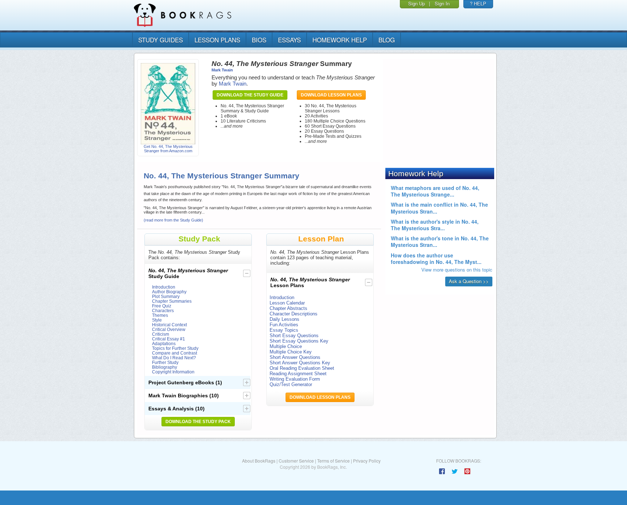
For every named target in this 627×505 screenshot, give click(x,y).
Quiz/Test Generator (291, 384)
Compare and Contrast (174, 353)
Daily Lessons (284, 319)
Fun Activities (284, 324)
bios (259, 39)
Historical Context (169, 324)
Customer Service (296, 461)
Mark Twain (222, 70)
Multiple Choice (286, 346)
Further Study (165, 362)
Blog (386, 39)
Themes (160, 315)
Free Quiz (161, 305)
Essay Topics (284, 330)
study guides (160, 39)
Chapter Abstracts (288, 308)
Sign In (442, 3)
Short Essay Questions (294, 335)
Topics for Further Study (175, 348)
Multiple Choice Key (291, 352)
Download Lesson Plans (331, 95)
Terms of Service (333, 461)
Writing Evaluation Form (295, 379)
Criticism (160, 334)
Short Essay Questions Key (299, 341)
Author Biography (169, 291)
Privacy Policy (367, 461)
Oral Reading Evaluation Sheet (302, 368)
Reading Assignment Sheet (298, 373)
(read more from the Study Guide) (173, 220)
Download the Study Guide (250, 95)
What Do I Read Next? (174, 357)
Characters (163, 310)
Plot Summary (166, 296)
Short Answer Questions (295, 357)
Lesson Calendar (287, 303)
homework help (339, 39)
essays (289, 39)
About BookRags (258, 461)
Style (157, 320)
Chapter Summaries (172, 301)
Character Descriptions (293, 313)
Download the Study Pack (198, 421)
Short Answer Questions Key (300, 362)
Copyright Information (173, 371)
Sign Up (416, 3)
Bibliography (164, 367)
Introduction (163, 287)
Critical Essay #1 (168, 338)
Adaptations (164, 343)
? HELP (478, 3)
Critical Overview (168, 329)
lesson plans (217, 39)
